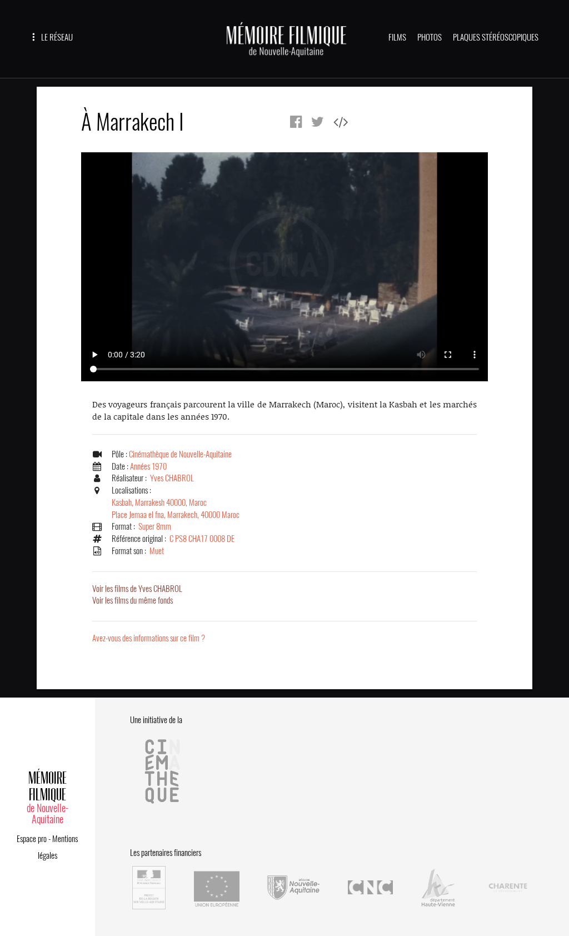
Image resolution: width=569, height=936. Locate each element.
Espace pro (32, 838)
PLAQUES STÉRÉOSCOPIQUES (495, 37)
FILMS (397, 37)
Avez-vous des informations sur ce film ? (148, 638)
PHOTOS (429, 37)
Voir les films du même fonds (132, 600)
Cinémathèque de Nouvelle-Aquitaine (180, 454)
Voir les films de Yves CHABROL (137, 588)
